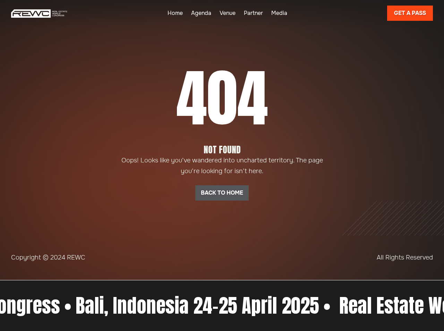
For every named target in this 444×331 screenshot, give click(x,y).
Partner (253, 13)
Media (279, 13)
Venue (228, 13)
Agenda (201, 13)
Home (175, 13)
